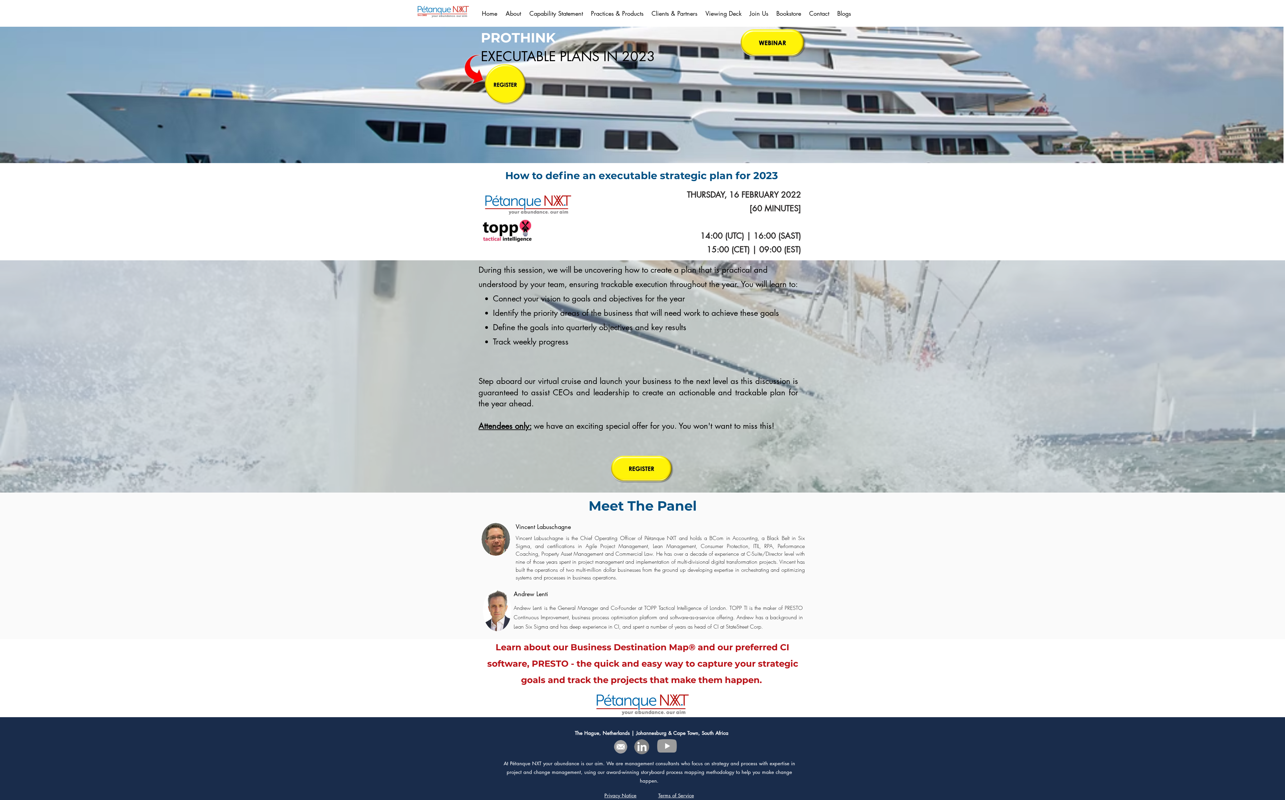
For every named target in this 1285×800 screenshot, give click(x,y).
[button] (675, 13)
